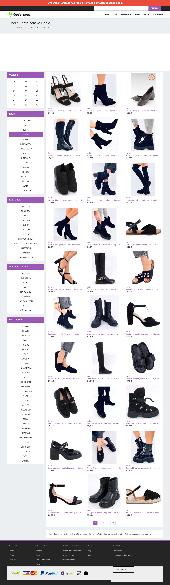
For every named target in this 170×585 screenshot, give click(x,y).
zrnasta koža (26, 257)
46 (26, 105)
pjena (26, 234)
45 (14, 105)
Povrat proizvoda (68, 555)
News (25, 396)
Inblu (26, 363)
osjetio (26, 229)
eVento (25, 461)
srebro (25, 172)
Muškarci (13, 560)
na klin (25, 287)
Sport (12, 564)
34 (26, 86)
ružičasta (26, 158)
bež (25, 125)
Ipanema (26, 373)
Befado (25, 331)
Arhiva (90, 555)
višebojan (26, 176)
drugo (25, 282)
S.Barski (26, 428)
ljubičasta (25, 144)
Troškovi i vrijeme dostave (71, 551)
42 (14, 100)
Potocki (26, 414)
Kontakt (39, 551)
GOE (26, 354)
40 (26, 95)
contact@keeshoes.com (108, 2)
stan (25, 306)
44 (37, 100)
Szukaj (154, 8)
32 (37, 81)
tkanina (26, 253)
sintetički (26, 248)
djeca (12, 551)
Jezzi (25, 377)
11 (113, 523)
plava (26, 153)
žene (12, 555)
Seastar (26, 433)
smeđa (26, 167)
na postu (26, 296)
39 (14, 95)
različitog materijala (25, 243)
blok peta (26, 278)
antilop (26, 206)
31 (26, 81)
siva (26, 163)
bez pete (26, 273)
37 (26, 91)
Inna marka (25, 368)
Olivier (25, 405)
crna (25, 135)
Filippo (25, 349)
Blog (89, 551)
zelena (25, 181)
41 (37, 95)
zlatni (25, 186)
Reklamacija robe (68, 560)
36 (14, 91)
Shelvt (25, 442)
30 (14, 81)
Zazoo (25, 456)
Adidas (25, 326)
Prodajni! (158, 14)
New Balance (25, 391)
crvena (25, 139)
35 (37, 86)
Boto (25, 340)
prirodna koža (25, 239)
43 (26, 100)
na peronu (25, 292)
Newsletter (118, 551)
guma (25, 216)
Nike (26, 400)
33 (14, 86)
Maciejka (25, 386)
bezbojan (26, 121)
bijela (26, 130)
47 (37, 105)
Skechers (26, 447)
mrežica (26, 220)
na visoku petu (25, 301)
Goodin (25, 359)
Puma (25, 419)
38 (37, 91)
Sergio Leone (25, 437)
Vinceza (26, 451)
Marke (146, 14)
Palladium (25, 410)
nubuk (25, 225)
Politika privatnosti (43, 560)
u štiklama (25, 310)
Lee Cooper (25, 382)
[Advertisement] (79, 52)
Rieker (26, 424)
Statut (38, 555)
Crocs (25, 345)
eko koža (25, 211)
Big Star (26, 335)
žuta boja (26, 190)
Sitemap (39, 564)
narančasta (26, 149)
